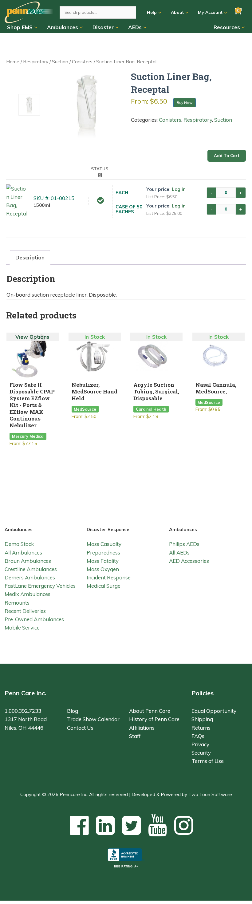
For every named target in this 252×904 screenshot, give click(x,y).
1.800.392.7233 (23, 711)
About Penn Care (149, 711)
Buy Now (184, 102)
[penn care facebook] (79, 825)
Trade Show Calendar (93, 719)
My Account (211, 12)
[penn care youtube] (157, 825)
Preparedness (103, 552)
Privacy (200, 744)
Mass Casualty (104, 544)
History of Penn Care (154, 719)
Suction (60, 61)
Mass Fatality (103, 561)
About (178, 12)
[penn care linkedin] (105, 825)
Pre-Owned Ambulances (34, 619)
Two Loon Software (210, 794)
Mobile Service (22, 627)
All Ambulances (23, 552)
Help (152, 12)
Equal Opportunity (213, 711)
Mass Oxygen (103, 569)
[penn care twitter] (131, 825)
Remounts (17, 602)
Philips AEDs (184, 544)
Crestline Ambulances (31, 569)
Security (201, 752)
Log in (179, 189)
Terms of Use (207, 761)
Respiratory (35, 61)
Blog (72, 711)
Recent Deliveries (25, 611)
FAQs (197, 736)
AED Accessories (189, 561)
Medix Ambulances (27, 594)
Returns (201, 727)
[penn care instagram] (183, 825)
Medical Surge (103, 585)
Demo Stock (19, 544)
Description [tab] (30, 257)
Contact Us (80, 727)
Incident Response (109, 577)
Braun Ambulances (28, 561)
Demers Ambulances (30, 577)
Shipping (202, 719)
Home (12, 61)
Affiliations (142, 727)
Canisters (82, 61)
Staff (135, 736)
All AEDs (179, 552)
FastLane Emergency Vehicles (40, 585)
